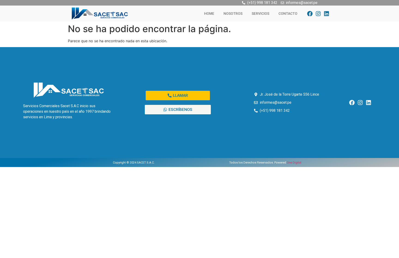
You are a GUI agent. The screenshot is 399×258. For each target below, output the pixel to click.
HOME (209, 14)
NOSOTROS (233, 14)
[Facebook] (310, 13)
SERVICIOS (260, 14)
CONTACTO (287, 14)
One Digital (294, 162)
